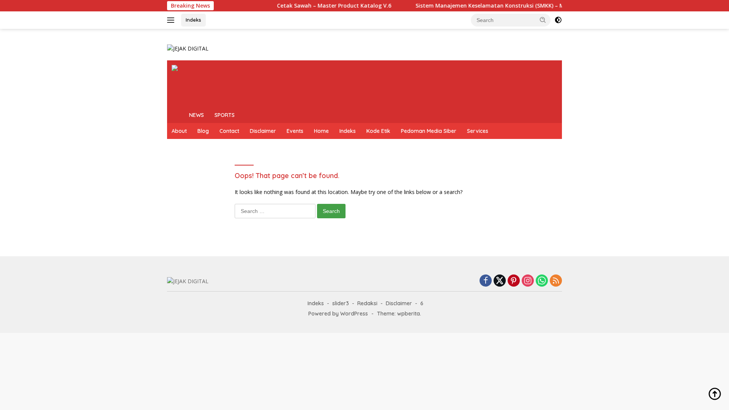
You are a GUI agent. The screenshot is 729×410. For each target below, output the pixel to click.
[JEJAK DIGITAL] (187, 48)
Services (477, 131)
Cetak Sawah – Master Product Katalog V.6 (327, 5)
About (179, 131)
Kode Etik (378, 131)
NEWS (196, 115)
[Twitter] (500, 281)
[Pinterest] (514, 281)
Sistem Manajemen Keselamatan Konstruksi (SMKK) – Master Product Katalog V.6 (517, 5)
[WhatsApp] (542, 281)
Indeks (193, 20)
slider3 (340, 303)
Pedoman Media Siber (428, 131)
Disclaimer (263, 131)
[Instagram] (528, 281)
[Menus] (172, 20)
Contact (229, 131)
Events (295, 131)
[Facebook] (486, 281)
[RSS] (556, 281)
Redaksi (367, 303)
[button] (543, 20)
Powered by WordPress (338, 313)
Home (321, 131)
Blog (203, 131)
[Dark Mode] (558, 20)
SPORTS (225, 115)
